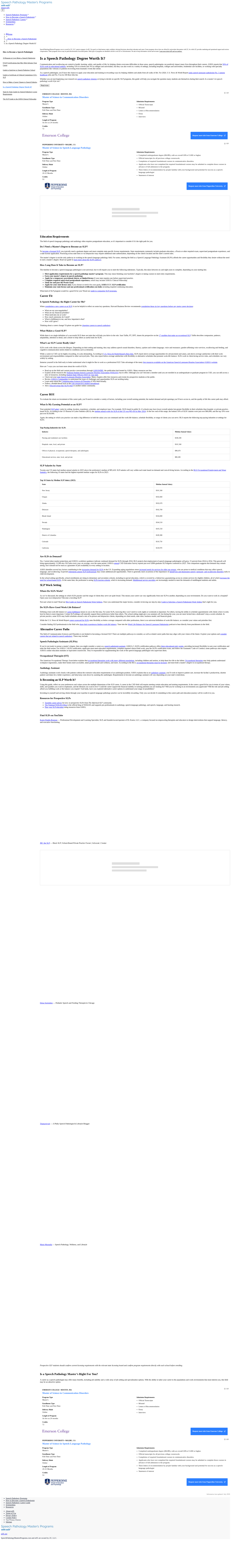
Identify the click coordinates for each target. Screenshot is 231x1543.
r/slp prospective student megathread (85, 383)
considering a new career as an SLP (58, 306)
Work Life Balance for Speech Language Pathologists (148, 624)
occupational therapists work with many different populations (111, 660)
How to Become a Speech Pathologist (20, 1500)
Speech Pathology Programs (16, 1498)
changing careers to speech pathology (96, 325)
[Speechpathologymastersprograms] (28, 6)
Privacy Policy (11, 1515)
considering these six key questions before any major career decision (167, 306)
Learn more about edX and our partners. (170, 51)
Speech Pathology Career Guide (18, 1503)
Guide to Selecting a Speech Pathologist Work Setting (181, 602)
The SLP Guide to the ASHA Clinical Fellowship (19, 99)
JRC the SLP (45, 843)
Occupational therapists (194, 660)
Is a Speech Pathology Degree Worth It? (17, 87)
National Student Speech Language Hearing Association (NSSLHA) (93, 373)
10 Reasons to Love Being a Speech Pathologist (19, 58)
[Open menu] (2, 10)
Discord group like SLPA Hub (61, 386)
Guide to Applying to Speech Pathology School (19, 70)
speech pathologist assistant (115, 646)
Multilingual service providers (144, 580)
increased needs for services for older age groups (157, 570)
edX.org (4, 1534)
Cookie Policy (11, 1518)
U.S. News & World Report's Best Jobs (118, 354)
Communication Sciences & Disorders (75, 381)
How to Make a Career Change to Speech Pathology (20, 82)
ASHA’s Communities (59, 379)
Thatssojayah (45, 1124)
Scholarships (10, 1505)
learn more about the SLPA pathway (87, 260)
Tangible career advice (53, 703)
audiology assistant (158, 673)
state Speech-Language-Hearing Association (74, 377)
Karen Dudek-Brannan (48, 720)
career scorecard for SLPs (79, 620)
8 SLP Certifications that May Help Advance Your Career (20, 64)
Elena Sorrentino (46, 1003)
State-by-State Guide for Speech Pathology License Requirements (20, 93)
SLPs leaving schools (102, 580)
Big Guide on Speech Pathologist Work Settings (84, 602)
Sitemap (9, 1522)
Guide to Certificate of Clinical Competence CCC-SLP (20, 76)
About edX (5, 8)
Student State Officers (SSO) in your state (82, 375)
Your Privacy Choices (13, 1520)
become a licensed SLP (51, 251)
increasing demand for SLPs (92, 570)
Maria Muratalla (46, 1245)
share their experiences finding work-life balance (98, 624)
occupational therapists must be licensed (152, 663)
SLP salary (55, 409)
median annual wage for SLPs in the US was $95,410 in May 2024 (120, 411)
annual (116, 563)
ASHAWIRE (98, 370)
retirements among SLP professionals (82, 572)
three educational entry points (172, 646)
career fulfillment (73, 612)
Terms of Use (11, 1513)
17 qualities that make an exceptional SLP (174, 335)
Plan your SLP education (54, 707)
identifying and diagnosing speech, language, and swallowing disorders (197, 572)
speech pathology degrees (87, 79)
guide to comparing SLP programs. (104, 291)
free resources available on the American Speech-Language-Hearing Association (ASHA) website (180, 362)
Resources (10, 1507)
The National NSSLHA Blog (56, 705)
